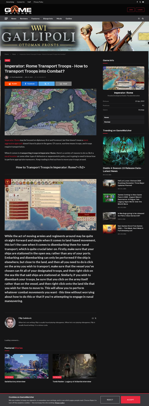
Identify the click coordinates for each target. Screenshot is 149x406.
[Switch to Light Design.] (138, 18)
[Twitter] (95, 318)
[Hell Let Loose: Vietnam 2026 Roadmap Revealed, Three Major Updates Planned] (109, 183)
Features (35, 18)
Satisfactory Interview (15, 382)
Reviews (24, 18)
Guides (69, 18)
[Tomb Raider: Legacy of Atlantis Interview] (74, 366)
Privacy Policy (38, 2)
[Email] (93, 318)
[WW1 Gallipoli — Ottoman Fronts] (74, 36)
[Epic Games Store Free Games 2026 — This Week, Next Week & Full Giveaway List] (109, 229)
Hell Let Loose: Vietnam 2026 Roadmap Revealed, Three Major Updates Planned (131, 183)
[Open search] (143, 18)
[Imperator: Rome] (123, 78)
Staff (29, 2)
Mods (59, 18)
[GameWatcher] (18, 9)
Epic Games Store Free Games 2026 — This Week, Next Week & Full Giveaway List (130, 228)
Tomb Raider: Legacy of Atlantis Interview (72, 382)
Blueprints (48, 18)
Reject (110, 400)
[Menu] (6, 18)
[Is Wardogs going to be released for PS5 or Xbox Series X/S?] (109, 216)
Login (140, 10)
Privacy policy (60, 403)
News (13, 18)
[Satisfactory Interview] (26, 366)
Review (107, 122)
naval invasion (11, 156)
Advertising (10, 2)
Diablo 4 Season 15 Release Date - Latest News (122, 169)
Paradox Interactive (133, 96)
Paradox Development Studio (117, 96)
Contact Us (21, 2)
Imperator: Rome (12, 140)
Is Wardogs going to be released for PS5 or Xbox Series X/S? (131, 215)
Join (131, 10)
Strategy (141, 110)
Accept (130, 400)
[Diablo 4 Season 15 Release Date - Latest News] (123, 151)
